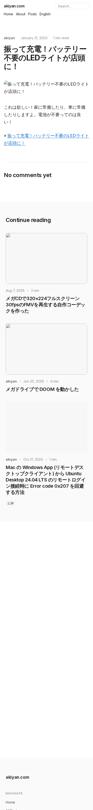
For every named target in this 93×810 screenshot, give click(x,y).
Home (8, 14)
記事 (11, 503)
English (45, 14)
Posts (32, 14)
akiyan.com (14, 6)
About (20, 14)
